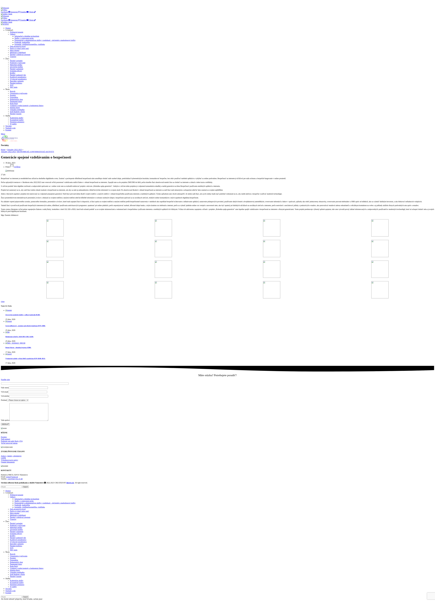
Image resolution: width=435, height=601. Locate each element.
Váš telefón (5, 396)
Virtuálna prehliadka (17, 110)
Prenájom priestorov (17, 122)
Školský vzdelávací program (20, 55)
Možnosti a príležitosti (18, 52)
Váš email (4, 392)
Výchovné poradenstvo (18, 79)
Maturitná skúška (16, 65)
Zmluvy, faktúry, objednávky (11, 456)
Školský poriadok (16, 61)
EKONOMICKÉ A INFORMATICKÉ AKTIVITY (35, 152)
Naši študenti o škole (17, 112)
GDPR (3, 458)
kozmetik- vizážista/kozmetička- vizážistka (29, 44)
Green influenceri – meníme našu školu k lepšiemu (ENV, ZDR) (25, 326)
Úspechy (13, 57)
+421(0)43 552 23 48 (15, 479)
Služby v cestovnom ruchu (24, 38)
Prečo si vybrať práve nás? (19, 48)
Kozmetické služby (17, 120)
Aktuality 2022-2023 (14, 150)
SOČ (12, 85)
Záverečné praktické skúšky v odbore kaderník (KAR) (22, 315)
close (3, 301)
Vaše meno (5, 388)
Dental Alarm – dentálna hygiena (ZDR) (18, 347)
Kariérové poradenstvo (18, 77)
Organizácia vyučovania (18, 93)
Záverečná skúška (16, 67)
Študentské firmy (16, 101)
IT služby (13, 124)
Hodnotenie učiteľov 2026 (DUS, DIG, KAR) (19, 337)
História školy (15, 108)
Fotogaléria (14, 97)
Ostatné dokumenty (8, 462)
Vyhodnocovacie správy (9, 460)
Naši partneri (5, 439)
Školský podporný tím (18, 75)
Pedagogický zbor (16, 99)
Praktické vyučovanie (17, 63)
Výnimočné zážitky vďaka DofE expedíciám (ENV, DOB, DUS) (25, 358)
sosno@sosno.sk (12, 477)
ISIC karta (13, 87)
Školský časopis (15, 114)
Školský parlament (16, 69)
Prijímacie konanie (16, 32)
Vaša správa (5, 420)
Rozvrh (12, 91)
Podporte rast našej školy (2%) (12, 441)
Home (3, 150)
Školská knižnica (16, 83)
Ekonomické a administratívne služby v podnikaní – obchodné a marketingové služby (45, 40)
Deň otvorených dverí (18, 46)
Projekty (13, 95)
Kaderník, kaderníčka (22, 42)
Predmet (4, 400)
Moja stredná (14, 50)
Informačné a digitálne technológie (26, 36)
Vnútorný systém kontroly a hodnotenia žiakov (27, 106)
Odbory (13, 34)
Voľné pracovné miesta (9, 443)
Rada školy (14, 103)
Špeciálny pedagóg (17, 81)
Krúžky (12, 73)
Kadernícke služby (16, 118)
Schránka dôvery (16, 71)
